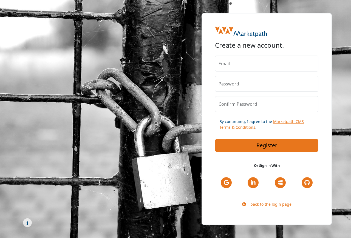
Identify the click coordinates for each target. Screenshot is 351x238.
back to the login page (268, 204)
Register (266, 145)
